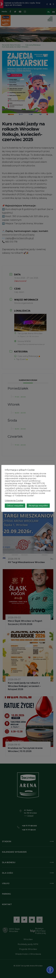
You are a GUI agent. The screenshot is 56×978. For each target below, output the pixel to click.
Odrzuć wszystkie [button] (15, 505)
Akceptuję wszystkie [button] (38, 505)
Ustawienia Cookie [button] (14, 500)
